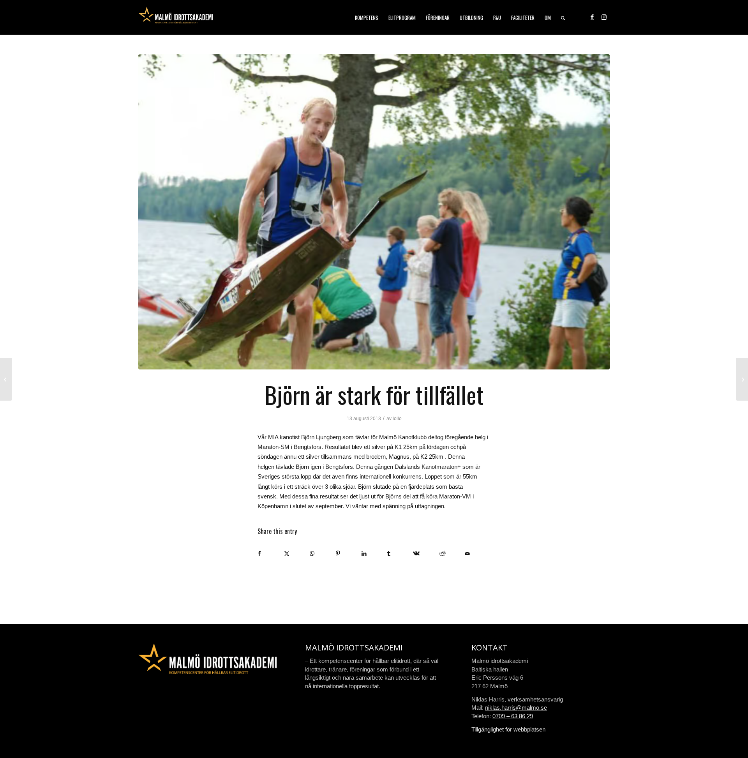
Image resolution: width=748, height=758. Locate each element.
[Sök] (563, 17)
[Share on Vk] (425, 553)
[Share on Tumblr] (400, 553)
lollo (397, 418)
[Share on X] (296, 553)
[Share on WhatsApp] (322, 553)
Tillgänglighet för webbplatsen (508, 729)
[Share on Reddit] (451, 553)
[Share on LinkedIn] (374, 553)
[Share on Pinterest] (348, 553)
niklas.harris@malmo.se (516, 707)
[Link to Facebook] (592, 17)
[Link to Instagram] (604, 17)
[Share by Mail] (477, 553)
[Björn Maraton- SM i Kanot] (374, 211)
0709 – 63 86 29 (512, 716)
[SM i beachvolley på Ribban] (6, 379)
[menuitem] (366, 17)
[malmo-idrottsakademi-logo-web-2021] (175, 17)
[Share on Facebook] (271, 553)
